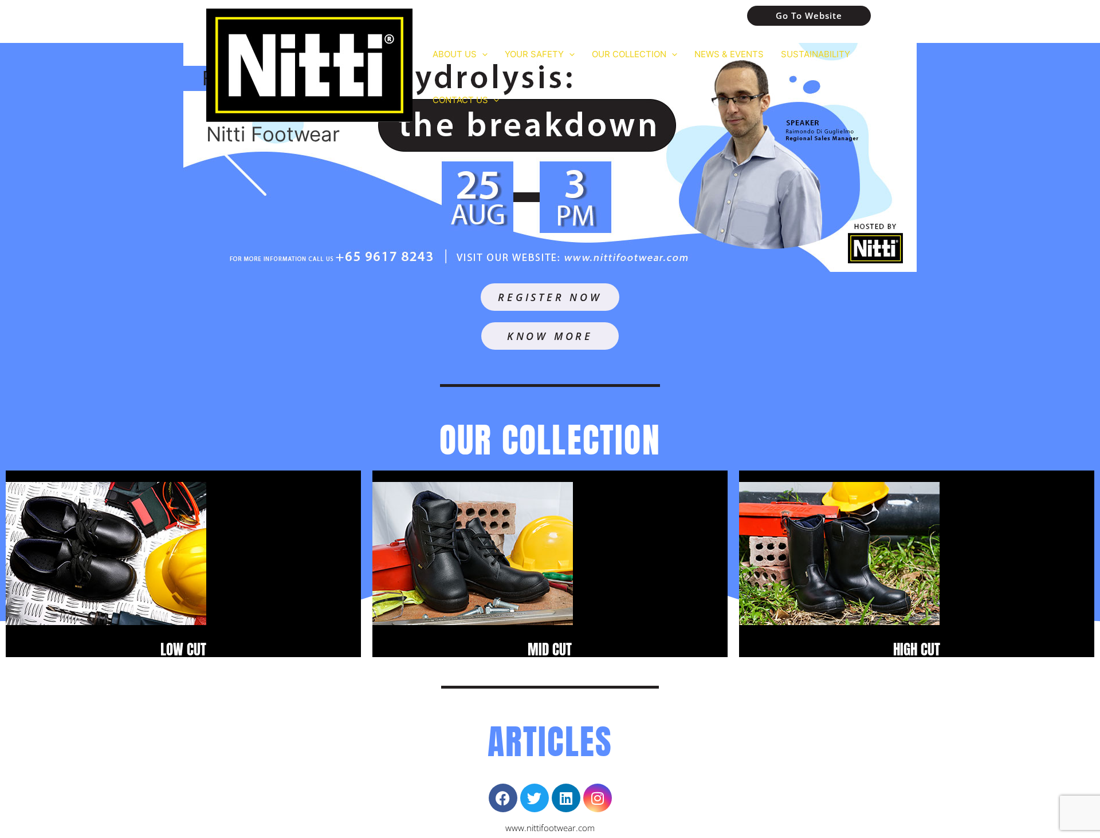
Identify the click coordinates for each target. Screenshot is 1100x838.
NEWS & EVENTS (729, 54)
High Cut (916, 649)
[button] (482, 54)
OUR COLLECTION (629, 54)
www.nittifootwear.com (550, 827)
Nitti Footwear (273, 134)
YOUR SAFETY (534, 54)
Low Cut (183, 649)
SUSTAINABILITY (815, 54)
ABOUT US (455, 54)
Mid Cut (550, 649)
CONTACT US (460, 99)
